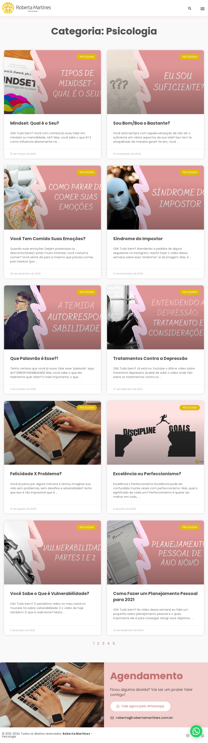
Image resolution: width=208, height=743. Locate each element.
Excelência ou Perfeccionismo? (147, 474)
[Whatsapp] (202, 735)
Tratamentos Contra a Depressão (150, 358)
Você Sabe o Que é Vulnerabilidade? (49, 593)
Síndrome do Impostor (138, 239)
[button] (202, 8)
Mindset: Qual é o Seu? (34, 123)
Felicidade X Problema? (36, 474)
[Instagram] (187, 735)
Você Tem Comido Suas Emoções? (48, 239)
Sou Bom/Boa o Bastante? (141, 123)
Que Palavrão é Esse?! (34, 358)
